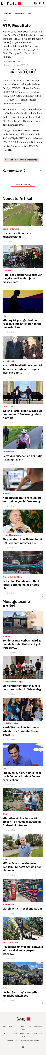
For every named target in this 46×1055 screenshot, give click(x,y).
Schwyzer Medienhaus (30, 1041)
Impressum (24, 1033)
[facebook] (26, 73)
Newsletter (38, 1026)
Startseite (7, 14)
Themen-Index (13, 1041)
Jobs (29, 1026)
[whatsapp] (20, 73)
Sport (29, 14)
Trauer (21, 1026)
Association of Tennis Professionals (21, 159)
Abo (5, 1026)
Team (15, 1033)
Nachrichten (19, 14)
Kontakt (7, 1033)
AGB (23, 1037)
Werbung (12, 1026)
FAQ (23, 1029)
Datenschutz (37, 1033)
